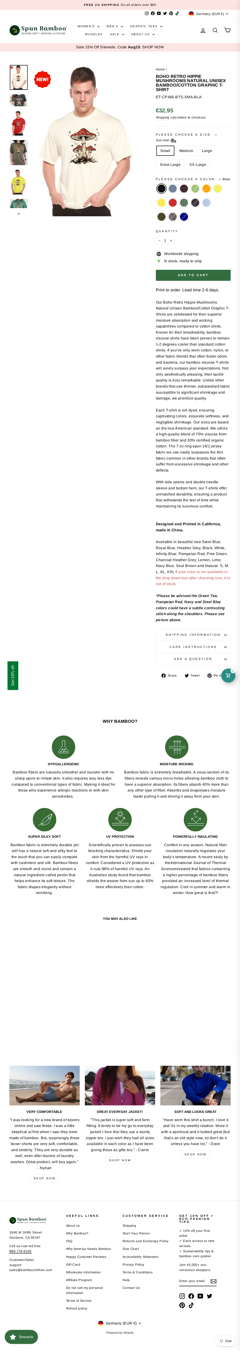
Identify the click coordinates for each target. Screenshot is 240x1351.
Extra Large (170, 165)
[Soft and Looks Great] (195, 1085)
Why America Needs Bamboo (88, 1249)
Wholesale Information (83, 1272)
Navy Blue (195, 202)
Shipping (162, 117)
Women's (87, 26)
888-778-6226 (20, 1251)
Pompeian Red (172, 202)
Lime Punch (217, 188)
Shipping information (193, 634)
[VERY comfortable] (44, 1085)
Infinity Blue (206, 202)
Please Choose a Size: (186, 137)
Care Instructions (193, 647)
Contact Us (131, 1288)
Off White (217, 202)
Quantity (167, 231)
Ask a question (193, 659)
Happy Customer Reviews (86, 1257)
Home (160, 69)
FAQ (69, 1241)
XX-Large (197, 165)
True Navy (184, 216)
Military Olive (161, 216)
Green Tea (195, 188)
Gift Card (73, 1264)
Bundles (94, 34)
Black (161, 188)
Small (165, 151)
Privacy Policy (133, 1264)
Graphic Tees (144, 26)
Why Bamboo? (77, 1233)
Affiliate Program (79, 1280)
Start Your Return (136, 1233)
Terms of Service (79, 1300)
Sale (115, 34)
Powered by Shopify (120, 1332)
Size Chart (131, 1249)
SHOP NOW (153, 47)
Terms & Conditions (138, 1272)
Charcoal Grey (172, 216)
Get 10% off (13, 675)
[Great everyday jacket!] (120, 1085)
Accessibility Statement (140, 1257)
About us (73, 1225)
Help (126, 1280)
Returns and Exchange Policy (146, 1241)
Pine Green (184, 202)
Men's (113, 26)
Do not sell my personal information (84, 1290)
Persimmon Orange (206, 188)
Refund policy (76, 1308)
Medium (186, 151)
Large (207, 151)
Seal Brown (184, 188)
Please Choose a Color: (193, 179)
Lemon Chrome (161, 202)
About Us (141, 34)
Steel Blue (172, 188)
